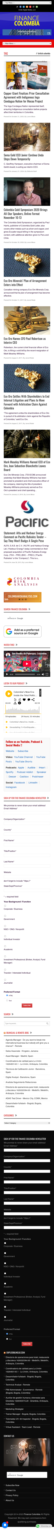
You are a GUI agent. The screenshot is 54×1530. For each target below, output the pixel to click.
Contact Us (11, 1490)
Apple (21, 767)
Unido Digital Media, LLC (27, 10)
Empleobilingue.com (15, 1352)
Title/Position (10, 851)
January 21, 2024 (18, 171)
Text (10, 1000)
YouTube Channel (23, 757)
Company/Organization (14, 819)
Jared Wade (31, 300)
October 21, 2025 (18, 116)
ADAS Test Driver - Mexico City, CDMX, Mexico (27, 1098)
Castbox (24, 776)
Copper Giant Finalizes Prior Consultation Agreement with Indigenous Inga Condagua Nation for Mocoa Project (26, 97)
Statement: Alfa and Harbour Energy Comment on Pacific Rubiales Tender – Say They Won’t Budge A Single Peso (25, 537)
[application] (27, 664)
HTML (11, 995)
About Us (10, 1500)
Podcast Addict (25, 772)
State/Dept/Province (13, 886)
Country (8, 829)
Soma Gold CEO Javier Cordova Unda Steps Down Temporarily (24, 157)
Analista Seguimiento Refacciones (21, 1082)
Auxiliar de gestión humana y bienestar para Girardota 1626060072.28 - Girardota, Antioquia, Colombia (27, 1400)
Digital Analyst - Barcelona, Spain (21, 1077)
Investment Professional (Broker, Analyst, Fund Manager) (24, 961)
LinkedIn (33, 782)
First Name (9, 840)
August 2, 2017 (17, 423)
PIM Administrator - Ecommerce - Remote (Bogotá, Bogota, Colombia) (24, 1391)
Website (10, 751)
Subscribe (23, 751)
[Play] (7, 674)
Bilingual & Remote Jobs (17, 1032)
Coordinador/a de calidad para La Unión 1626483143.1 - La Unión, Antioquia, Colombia (27, 1063)
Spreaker (41, 772)
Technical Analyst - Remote (18, 1384)
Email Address (11, 808)
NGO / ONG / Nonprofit (14, 929)
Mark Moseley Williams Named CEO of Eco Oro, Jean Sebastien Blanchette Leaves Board (27, 466)
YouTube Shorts (23, 761)
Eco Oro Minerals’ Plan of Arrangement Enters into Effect (25, 282)
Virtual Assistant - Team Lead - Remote (23, 1427)
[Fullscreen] (47, 674)
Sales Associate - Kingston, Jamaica (22, 1050)
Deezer (12, 776)
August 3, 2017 (17, 358)
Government (9, 919)
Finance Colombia (32, 1514)
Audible (31, 767)
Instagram (11, 787)
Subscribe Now (12, 1485)
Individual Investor (12, 939)
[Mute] (43, 674)
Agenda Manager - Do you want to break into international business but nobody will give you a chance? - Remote (27, 1042)
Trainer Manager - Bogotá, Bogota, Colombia (25, 1414)
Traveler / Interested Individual (17, 972)
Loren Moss (31, 116)
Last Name (9, 861)
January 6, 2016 (17, 494)
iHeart (42, 767)
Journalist (8, 982)
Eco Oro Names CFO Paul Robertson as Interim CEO (25, 340)
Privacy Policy (12, 1495)
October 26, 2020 (18, 242)
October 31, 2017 (18, 300)
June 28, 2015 (16, 562)
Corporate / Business (13, 908)
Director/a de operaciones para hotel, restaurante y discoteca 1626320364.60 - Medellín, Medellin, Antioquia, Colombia (27, 1090)
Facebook (19, 782)
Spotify (9, 772)
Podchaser (37, 776)
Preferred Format (12, 991)
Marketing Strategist (14, 1408)
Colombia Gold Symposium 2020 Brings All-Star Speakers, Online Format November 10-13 (25, 213)
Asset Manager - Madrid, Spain (19, 1055)
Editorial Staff (32, 171)
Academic (8, 949)
